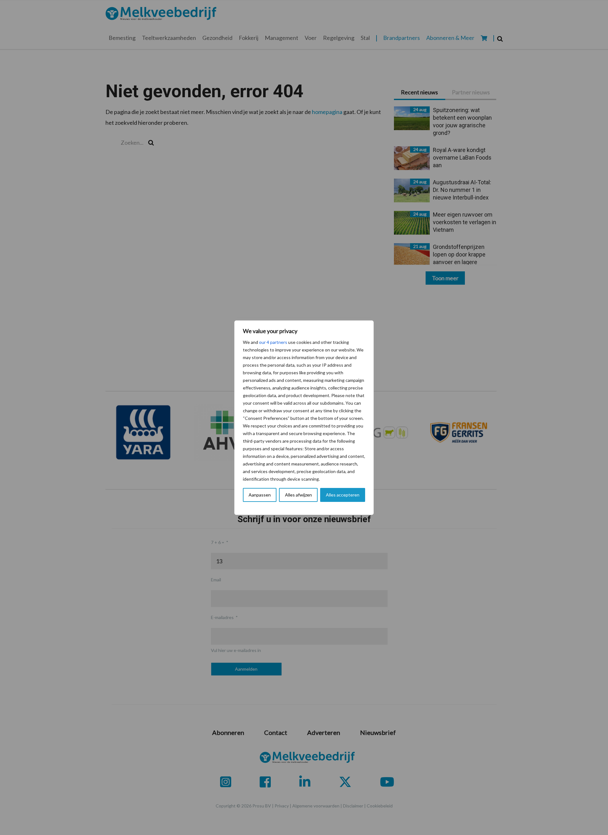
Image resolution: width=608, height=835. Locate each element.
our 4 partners (273, 342)
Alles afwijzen (298, 494)
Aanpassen (260, 494)
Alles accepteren (342, 494)
